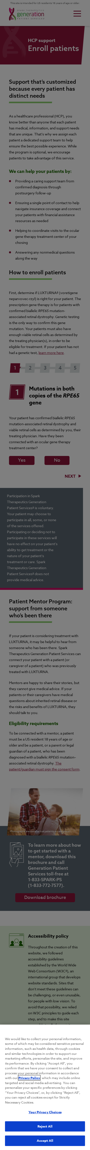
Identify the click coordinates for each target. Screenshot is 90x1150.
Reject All (45, 1126)
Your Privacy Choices (45, 1112)
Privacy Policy (29, 1078)
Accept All (45, 1140)
